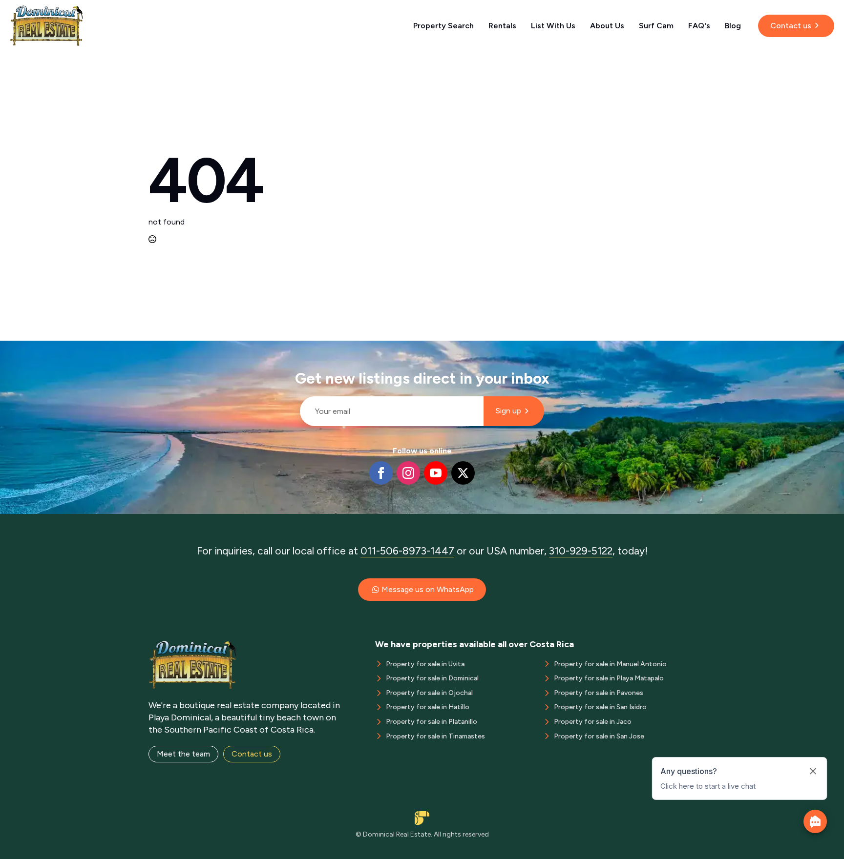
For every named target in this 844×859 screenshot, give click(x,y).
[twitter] (463, 473)
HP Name (295, 348)
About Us (607, 25)
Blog (733, 25)
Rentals (502, 25)
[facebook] (381, 473)
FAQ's (699, 25)
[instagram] (408, 473)
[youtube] (435, 473)
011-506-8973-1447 (407, 551)
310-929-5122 (580, 551)
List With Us (553, 25)
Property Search (443, 25)
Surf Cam (656, 25)
